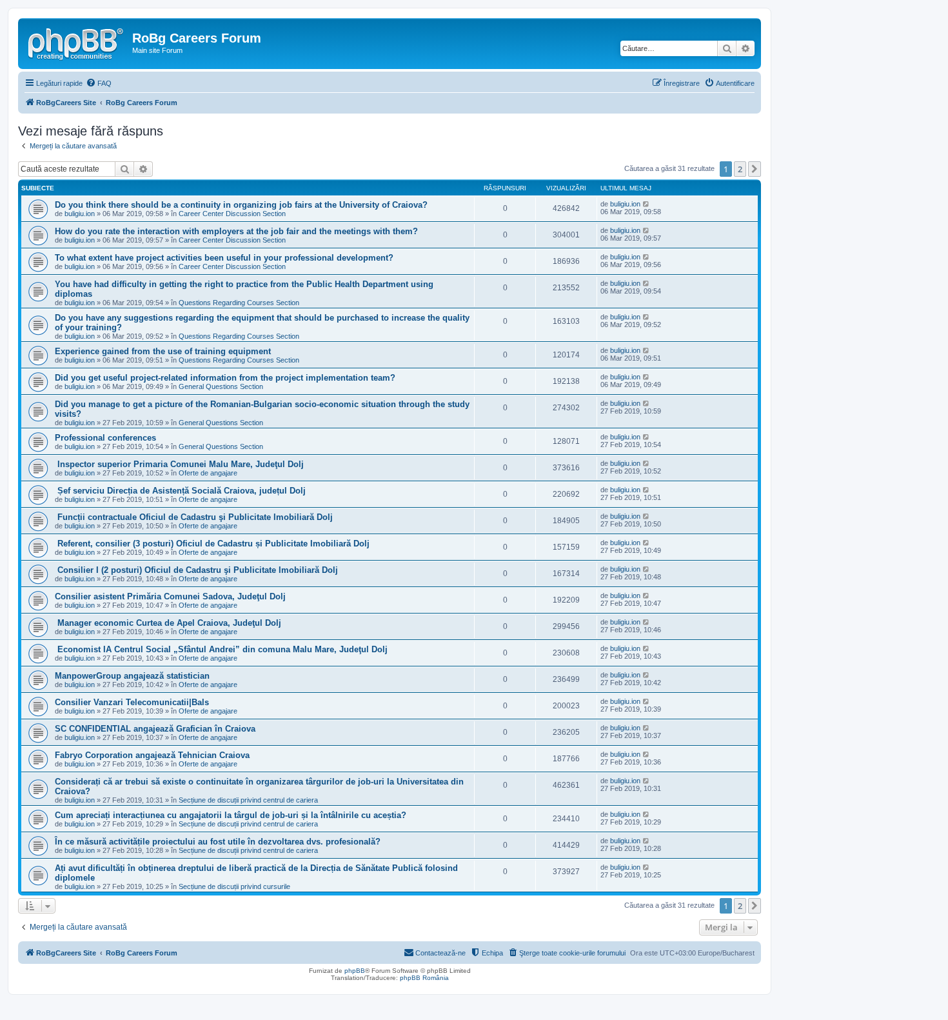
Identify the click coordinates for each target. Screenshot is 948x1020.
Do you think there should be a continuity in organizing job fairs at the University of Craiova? (241, 205)
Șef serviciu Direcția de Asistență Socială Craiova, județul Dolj (180, 490)
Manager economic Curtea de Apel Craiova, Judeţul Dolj (168, 623)
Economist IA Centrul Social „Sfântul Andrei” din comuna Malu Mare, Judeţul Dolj (221, 649)
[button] (754, 169)
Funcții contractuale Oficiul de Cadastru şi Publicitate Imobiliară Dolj (194, 517)
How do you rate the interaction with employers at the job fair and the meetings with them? (236, 231)
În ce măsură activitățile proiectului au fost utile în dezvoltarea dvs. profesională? (217, 841)
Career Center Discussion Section (232, 213)
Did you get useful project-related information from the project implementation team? (225, 378)
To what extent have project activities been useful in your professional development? (224, 258)
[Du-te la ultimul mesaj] (646, 204)
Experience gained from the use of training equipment (163, 351)
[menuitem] (99, 83)
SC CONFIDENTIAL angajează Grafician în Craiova (155, 729)
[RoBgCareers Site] (76, 42)
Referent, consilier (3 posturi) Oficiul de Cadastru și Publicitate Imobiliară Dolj (212, 543)
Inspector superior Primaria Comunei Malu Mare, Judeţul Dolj (179, 464)
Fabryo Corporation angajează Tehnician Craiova (152, 755)
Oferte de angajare (208, 473)
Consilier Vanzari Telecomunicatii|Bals (132, 702)
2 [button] (740, 169)
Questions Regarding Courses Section (239, 302)
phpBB (354, 970)
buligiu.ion (79, 213)
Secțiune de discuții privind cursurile (234, 886)
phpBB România (424, 977)
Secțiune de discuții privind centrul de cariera (248, 800)
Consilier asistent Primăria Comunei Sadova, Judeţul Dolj (170, 596)
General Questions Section (221, 386)
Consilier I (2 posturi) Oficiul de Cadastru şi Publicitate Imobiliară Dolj (196, 570)
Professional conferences (105, 438)
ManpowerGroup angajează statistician (132, 676)
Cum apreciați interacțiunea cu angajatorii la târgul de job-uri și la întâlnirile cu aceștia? (230, 815)
